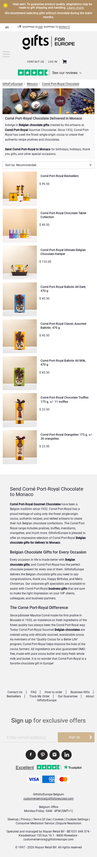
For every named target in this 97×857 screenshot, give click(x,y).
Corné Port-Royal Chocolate (60, 84)
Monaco (64, 26)
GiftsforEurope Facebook (31, 755)
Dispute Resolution (68, 823)
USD (40, 26)
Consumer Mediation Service (35, 823)
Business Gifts (80, 692)
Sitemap (13, 819)
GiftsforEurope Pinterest (43, 755)
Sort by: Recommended (20, 165)
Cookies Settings (77, 819)
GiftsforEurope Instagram (54, 755)
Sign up (74, 737)
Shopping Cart (64, 62)
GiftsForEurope (12, 84)
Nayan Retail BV (54, 831)
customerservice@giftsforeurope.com (48, 798)
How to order (53, 692)
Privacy (26, 819)
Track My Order (39, 696)
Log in (52, 61)
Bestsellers (14, 696)
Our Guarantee (67, 696)
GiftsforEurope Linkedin (66, 755)
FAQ (33, 692)
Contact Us (35, 61)
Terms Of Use (42, 819)
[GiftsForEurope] (6, 54)
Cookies (58, 819)
